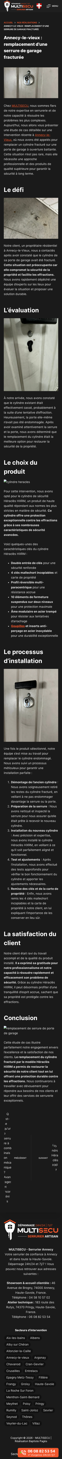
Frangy (11, 1384)
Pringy (39, 1403)
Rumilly (11, 1410)
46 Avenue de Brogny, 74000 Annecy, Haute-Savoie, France (31, 1287)
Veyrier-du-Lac (16, 1423)
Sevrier (48, 1410)
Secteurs (17, 1454)
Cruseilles (13, 1371)
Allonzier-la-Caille (18, 1351)
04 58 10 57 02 (39, 1297)
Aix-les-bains (15, 1338)
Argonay (40, 1357)
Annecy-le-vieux (17, 1357)
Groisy (25, 1384)
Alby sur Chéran (17, 1344)
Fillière (43, 1377)
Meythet (12, 1403)
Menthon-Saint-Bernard (22, 1397)
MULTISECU (20, 105)
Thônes (27, 1417)
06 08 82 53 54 (39, 1317)
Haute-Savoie (44, 1384)
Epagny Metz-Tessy (20, 1377)
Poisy (26, 1403)
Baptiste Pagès (38, 1441)
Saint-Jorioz (29, 1410)
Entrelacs (31, 1371)
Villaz (36, 1423)
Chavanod (13, 1364)
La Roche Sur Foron (19, 1390)
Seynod (11, 1417)
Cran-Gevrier (35, 1364)
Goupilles (18, 626)
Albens (35, 1338)
